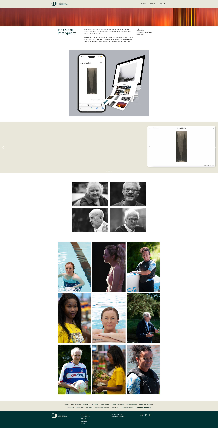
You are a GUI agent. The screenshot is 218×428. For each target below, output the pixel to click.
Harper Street (94, 404)
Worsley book (79, 407)
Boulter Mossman (105, 404)
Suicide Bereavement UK (128, 407)
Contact (162, 4)
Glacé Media (70, 407)
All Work (67, 404)
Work (143, 4)
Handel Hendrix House (118, 404)
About (152, 4)
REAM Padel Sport (76, 404)
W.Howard (85, 404)
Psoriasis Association (131, 404)
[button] (3, 147)
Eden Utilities (89, 407)
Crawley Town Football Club (146, 404)
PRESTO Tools (115, 407)
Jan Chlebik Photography (144, 407)
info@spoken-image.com (118, 416)
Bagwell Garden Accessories (102, 407)
